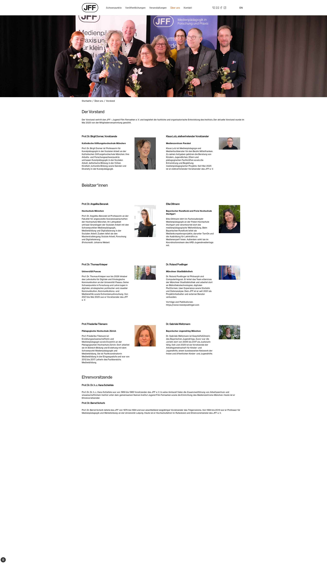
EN (241, 7)
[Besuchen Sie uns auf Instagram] (224, 7)
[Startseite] (90, 8)
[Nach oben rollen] (321, 557)
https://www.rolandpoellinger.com (182, 305)
